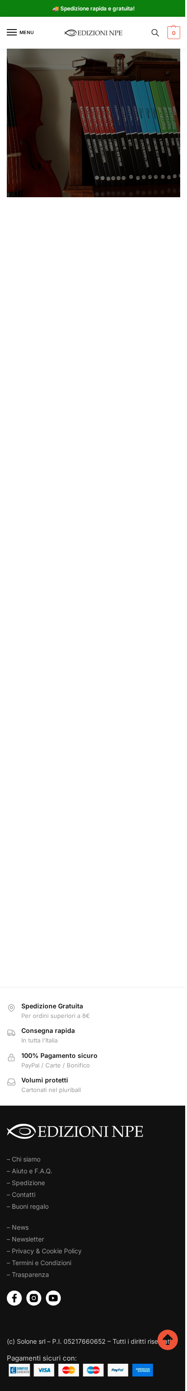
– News (18, 1227)
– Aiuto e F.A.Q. (29, 1171)
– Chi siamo (23, 1159)
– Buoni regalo (28, 1206)
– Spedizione (26, 1183)
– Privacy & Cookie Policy (44, 1251)
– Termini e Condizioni (39, 1262)
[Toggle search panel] (155, 33)
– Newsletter (25, 1239)
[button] (172, 32)
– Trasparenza (28, 1274)
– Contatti (21, 1194)
